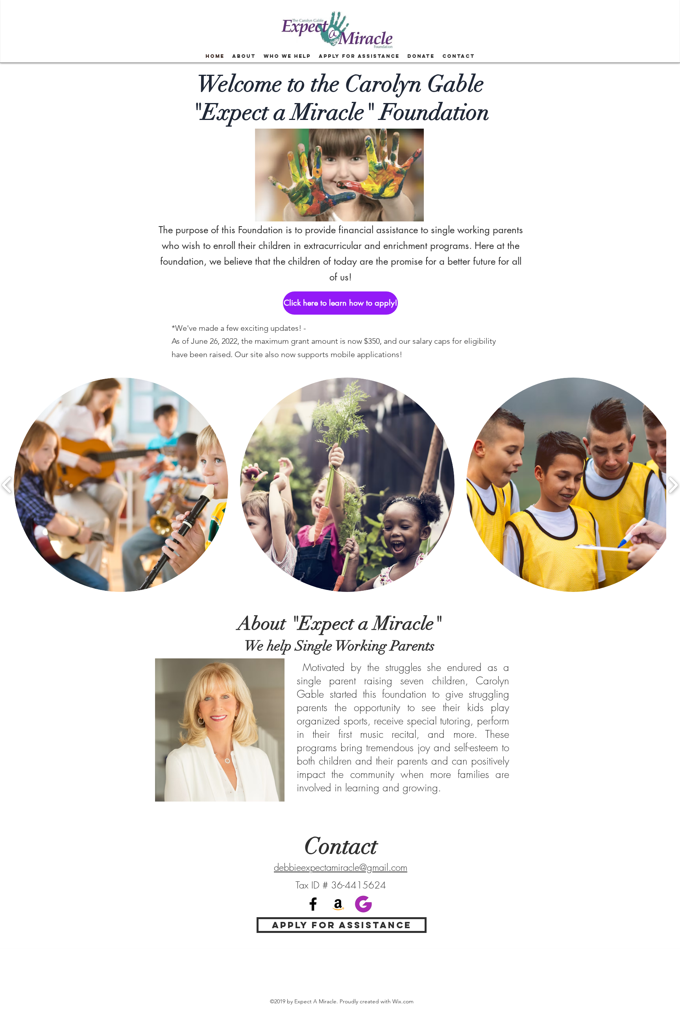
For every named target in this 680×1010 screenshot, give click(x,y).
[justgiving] (363, 904)
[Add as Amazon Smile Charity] (338, 904)
